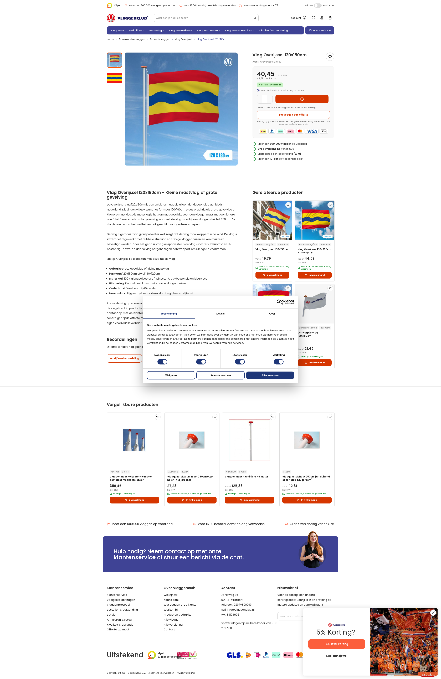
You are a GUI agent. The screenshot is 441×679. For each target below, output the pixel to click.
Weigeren (171, 375)
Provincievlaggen (160, 39)
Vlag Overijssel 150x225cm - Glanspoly (314, 251)
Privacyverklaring (186, 672)
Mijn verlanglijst (313, 18)
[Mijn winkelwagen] (330, 18)
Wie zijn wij (170, 595)
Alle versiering (173, 625)
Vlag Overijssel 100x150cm (272, 249)
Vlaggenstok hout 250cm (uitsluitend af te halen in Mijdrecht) (306, 478)
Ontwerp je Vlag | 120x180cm (308, 334)
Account (296, 18)
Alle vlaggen (172, 620)
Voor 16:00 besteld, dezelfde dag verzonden (210, 5)
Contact (169, 629)
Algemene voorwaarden (161, 672)
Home (110, 39)
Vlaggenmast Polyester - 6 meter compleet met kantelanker (131, 478)
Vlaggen (116, 30)
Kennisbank (171, 600)
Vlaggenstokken (179, 30)
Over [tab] (272, 313)
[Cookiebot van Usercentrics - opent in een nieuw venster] (279, 302)
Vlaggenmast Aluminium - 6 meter (246, 476)
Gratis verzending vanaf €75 (261, 5)
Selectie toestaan (220, 375)
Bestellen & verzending (122, 610)
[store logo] (127, 18)
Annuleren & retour (120, 620)
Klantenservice (117, 595)
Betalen (112, 615)
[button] (114, 77)
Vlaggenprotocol (118, 605)
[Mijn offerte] (322, 18)
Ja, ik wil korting (337, 644)
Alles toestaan (270, 375)
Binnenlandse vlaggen (132, 39)
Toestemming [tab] (169, 313)
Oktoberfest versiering (273, 30)
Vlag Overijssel (183, 39)
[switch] (201, 362)
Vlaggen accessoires (238, 30)
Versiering (155, 30)
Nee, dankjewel (336, 656)
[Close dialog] (433, 613)
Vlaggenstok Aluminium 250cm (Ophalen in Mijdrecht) (190, 478)
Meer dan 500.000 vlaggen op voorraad (152, 5)
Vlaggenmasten (207, 30)
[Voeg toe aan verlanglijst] (330, 57)
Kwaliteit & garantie (120, 625)
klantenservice (135, 557)
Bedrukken (135, 30)
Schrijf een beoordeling (124, 358)
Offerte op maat (118, 629)
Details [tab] (220, 313)
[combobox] (206, 18)
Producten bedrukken (178, 615)
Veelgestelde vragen (121, 600)
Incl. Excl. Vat (318, 5)
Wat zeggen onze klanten (181, 605)
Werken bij (171, 610)
